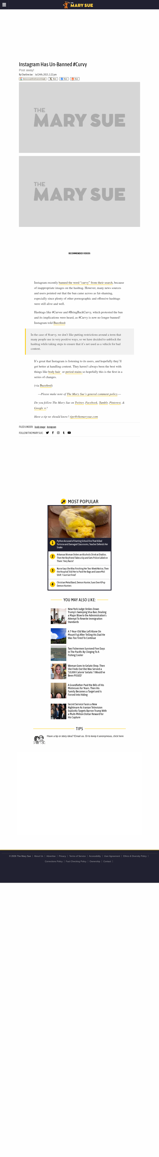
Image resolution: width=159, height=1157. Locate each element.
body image (40, 427)
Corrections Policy (54, 861)
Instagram (51, 427)
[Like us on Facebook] (53, 434)
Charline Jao (27, 74)
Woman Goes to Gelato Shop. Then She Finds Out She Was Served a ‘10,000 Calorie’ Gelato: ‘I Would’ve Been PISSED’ (86, 670)
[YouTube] (69, 434)
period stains (74, 372)
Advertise (51, 856)
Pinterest (115, 402)
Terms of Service (77, 856)
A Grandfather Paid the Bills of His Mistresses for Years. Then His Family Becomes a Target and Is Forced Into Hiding (86, 689)
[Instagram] (58, 434)
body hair (54, 372)
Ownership (95, 861)
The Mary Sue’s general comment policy (92, 394)
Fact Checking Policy (76, 861)
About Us (38, 856)
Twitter (79, 402)
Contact (107, 861)
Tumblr (103, 402)
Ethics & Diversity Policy (135, 856)
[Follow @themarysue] (47, 434)
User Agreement (112, 856)
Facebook (91, 402)
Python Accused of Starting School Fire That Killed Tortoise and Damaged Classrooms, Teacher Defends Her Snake (82, 544)
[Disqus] (79, 794)
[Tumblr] (64, 434)
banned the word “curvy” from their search (86, 282)
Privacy (62, 856)
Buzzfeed (59, 323)
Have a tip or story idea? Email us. (65, 736)
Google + (40, 408)
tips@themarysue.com (84, 416)
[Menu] (4, 4)
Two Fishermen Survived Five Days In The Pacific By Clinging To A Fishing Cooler (86, 652)
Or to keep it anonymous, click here (104, 736)
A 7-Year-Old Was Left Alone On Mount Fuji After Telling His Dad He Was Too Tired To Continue (86, 635)
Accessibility (95, 856)
